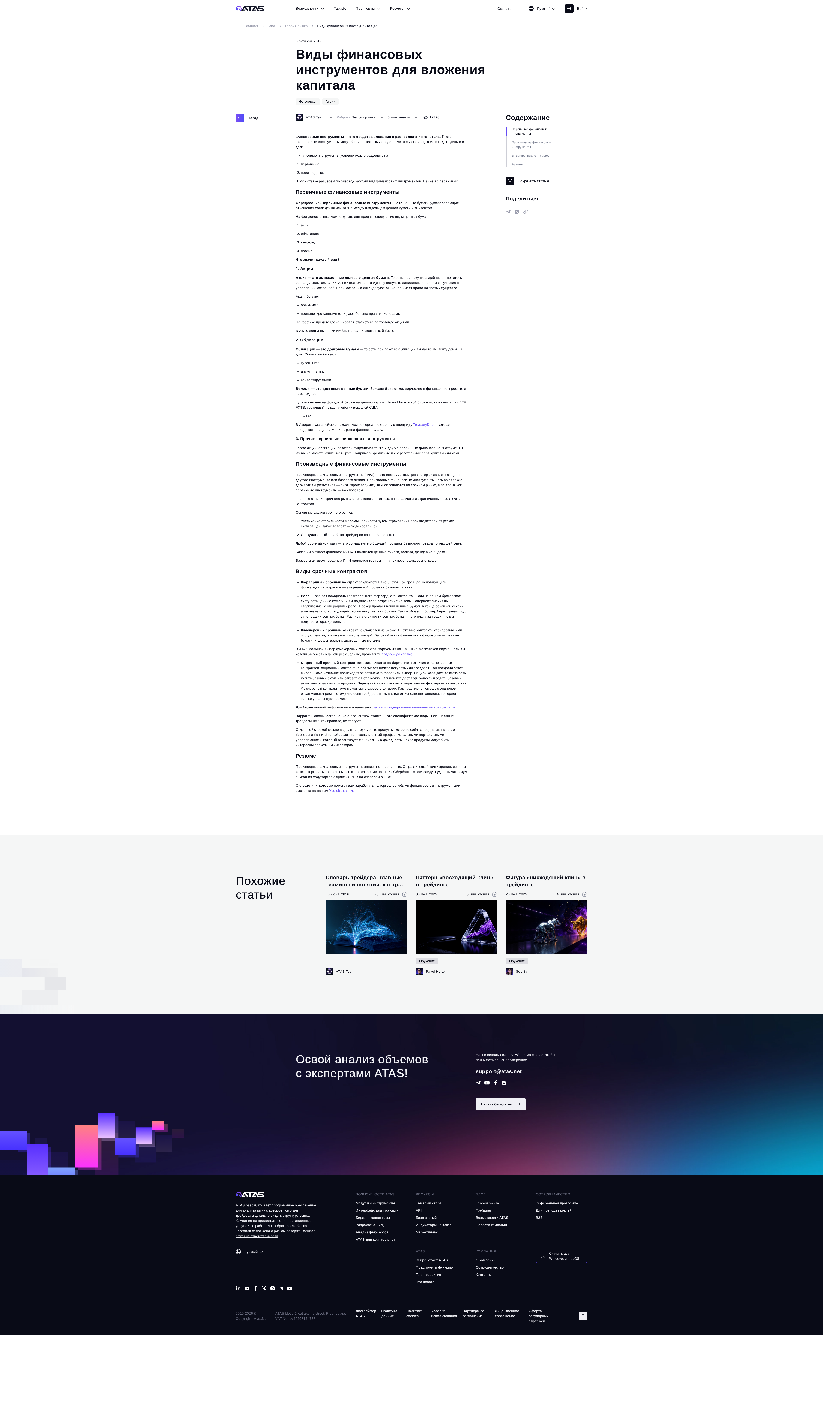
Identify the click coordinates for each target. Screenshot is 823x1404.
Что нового (425, 1282)
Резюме (517, 164)
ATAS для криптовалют (375, 1239)
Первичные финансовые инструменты (530, 131)
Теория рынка (363, 117)
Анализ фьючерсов (372, 1232)
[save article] (527, 181)
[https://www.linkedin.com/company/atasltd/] (238, 1288)
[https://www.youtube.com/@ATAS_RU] (487, 1082)
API (419, 1210)
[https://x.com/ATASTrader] (264, 1288)
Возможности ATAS (375, 1194)
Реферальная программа (557, 1203)
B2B (539, 1218)
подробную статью (397, 654)
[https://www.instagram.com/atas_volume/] (504, 1082)
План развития (428, 1274)
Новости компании (491, 1225)
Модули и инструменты (375, 1203)
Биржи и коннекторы (373, 1218)
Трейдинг (483, 1210)
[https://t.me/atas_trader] (281, 1288)
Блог (480, 1194)
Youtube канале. (342, 790)
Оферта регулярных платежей (538, 1316)
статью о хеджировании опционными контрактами (413, 707)
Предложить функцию (434, 1267)
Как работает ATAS (432, 1260)
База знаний (426, 1218)
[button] (583, 1316)
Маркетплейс (427, 1232)
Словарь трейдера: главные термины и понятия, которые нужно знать (366, 884)
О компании (485, 1260)
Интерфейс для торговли (377, 1210)
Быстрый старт (428, 1203)
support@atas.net (499, 1071)
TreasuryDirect (424, 424)
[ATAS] (250, 9)
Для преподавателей (554, 1210)
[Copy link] (525, 211)
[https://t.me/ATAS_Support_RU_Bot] (478, 1082)
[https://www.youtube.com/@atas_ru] (289, 1288)
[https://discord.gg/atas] (246, 1288)
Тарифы (340, 8)
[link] (504, 8)
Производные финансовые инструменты (531, 144)
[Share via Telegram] (508, 211)
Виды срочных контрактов (530, 155)
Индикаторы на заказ (434, 1225)
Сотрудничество (490, 1267)
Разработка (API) (370, 1225)
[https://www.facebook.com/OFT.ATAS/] (495, 1082)
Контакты (484, 1274)
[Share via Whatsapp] (517, 211)
